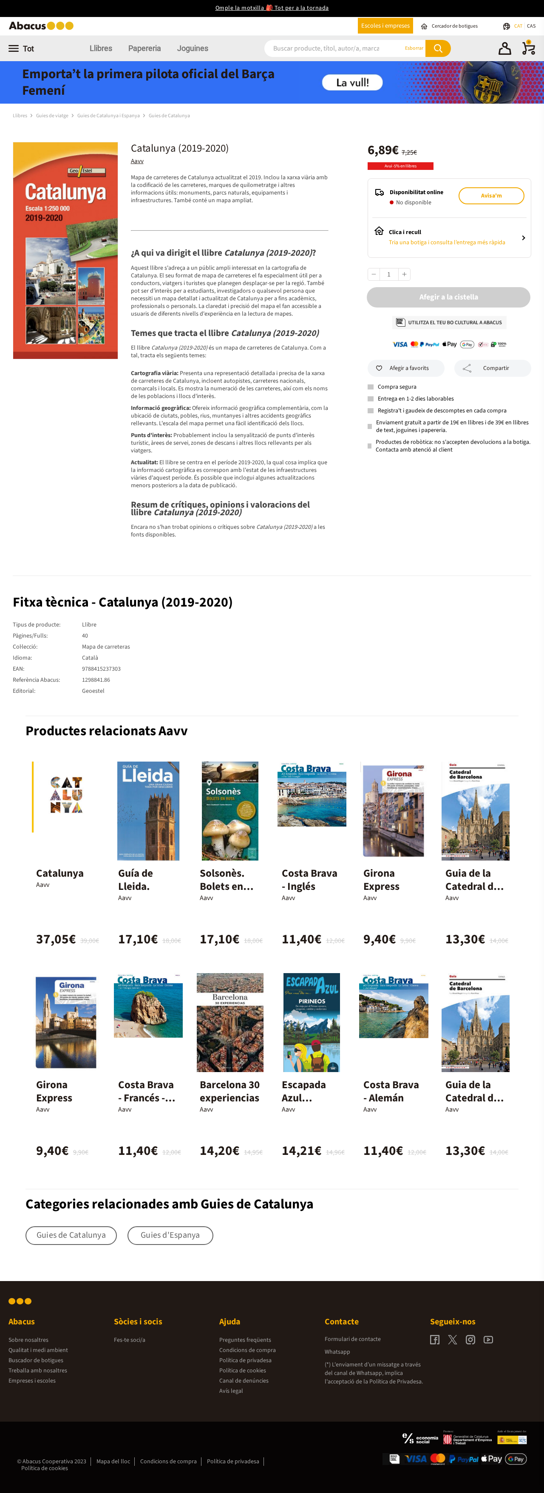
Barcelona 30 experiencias (230, 1091)
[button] (505, 50)
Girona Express (381, 880)
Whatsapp (337, 1352)
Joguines (192, 48)
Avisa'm (491, 196)
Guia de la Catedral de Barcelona (472, 886)
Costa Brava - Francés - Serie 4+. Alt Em (146, 1104)
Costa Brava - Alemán (391, 1091)
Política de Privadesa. (396, 1381)
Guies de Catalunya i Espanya (109, 115)
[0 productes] (529, 53)
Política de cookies (242, 1370)
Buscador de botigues (35, 1360)
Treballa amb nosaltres (37, 1370)
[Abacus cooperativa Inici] (43, 29)
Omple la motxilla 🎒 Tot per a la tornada (272, 8)
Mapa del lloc (113, 1461)
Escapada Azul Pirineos (304, 1098)
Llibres (101, 48)
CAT (518, 26)
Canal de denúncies (244, 1381)
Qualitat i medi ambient (38, 1350)
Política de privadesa (245, 1360)
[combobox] (323, 48)
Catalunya (60, 873)
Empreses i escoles (32, 1381)
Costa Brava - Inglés (309, 880)
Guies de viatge (52, 115)
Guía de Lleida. (135, 880)
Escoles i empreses (385, 25)
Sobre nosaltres (28, 1340)
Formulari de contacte (353, 1339)
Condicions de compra (247, 1350)
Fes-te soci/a (129, 1340)
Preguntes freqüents (245, 1340)
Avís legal (231, 1391)
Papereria (144, 48)
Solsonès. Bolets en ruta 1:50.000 (222, 893)
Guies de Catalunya (169, 115)
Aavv (137, 161)
